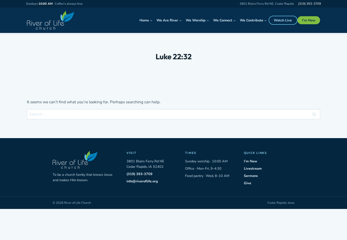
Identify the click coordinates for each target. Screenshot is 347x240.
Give (247, 183)
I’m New (308, 20)
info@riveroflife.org (142, 181)
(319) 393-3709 (309, 4)
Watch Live (283, 20)
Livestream (253, 168)
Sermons (251, 175)
